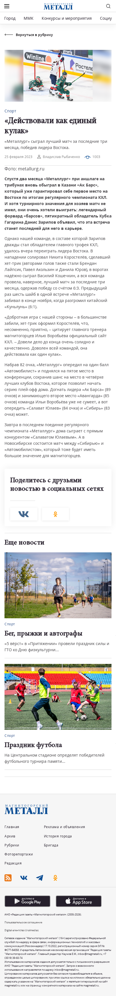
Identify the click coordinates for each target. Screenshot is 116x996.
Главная (12, 826)
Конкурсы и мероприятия (67, 18)
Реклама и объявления (64, 826)
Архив (10, 836)
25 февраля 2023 (18, 156)
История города (58, 836)
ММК (29, 18)
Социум (107, 18)
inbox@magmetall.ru (90, 954)
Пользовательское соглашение (23, 922)
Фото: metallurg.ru (24, 169)
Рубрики (12, 845)
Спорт (10, 111)
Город (9, 18)
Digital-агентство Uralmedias (22, 930)
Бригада (51, 845)
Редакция (13, 863)
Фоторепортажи (19, 854)
